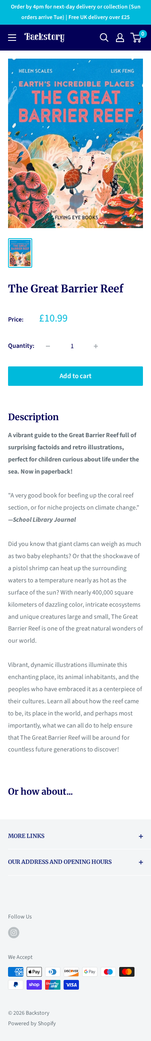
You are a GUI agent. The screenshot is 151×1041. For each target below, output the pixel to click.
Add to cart (75, 376)
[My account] (120, 37)
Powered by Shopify (32, 1024)
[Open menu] (12, 37)
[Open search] (104, 37)
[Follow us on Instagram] (13, 932)
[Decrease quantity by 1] (47, 346)
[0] (136, 37)
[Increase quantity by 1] (95, 346)
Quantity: (21, 345)
